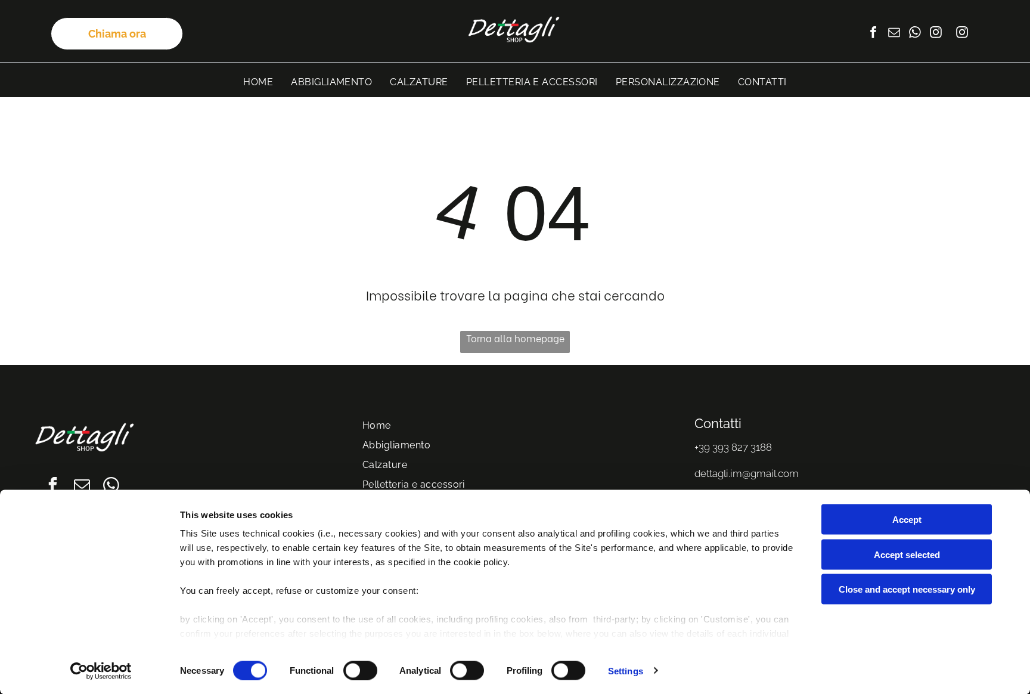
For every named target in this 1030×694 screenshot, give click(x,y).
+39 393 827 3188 (733, 447)
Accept (907, 520)
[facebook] (873, 33)
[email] (894, 33)
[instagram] (936, 33)
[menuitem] (258, 81)
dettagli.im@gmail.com (746, 473)
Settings (625, 670)
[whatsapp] (915, 33)
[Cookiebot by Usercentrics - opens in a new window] (101, 671)
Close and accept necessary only (907, 589)
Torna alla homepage (515, 338)
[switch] (360, 670)
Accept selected (907, 554)
